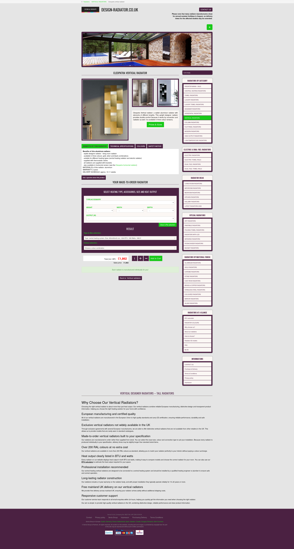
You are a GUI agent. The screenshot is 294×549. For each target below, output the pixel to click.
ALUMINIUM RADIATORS (193, 263)
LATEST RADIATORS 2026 (193, 206)
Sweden (132, 521)
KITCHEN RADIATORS (192, 197)
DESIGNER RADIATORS (192, 109)
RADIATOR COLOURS (192, 323)
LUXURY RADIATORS (192, 100)
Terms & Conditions (191, 373)
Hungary (144, 521)
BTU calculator (189, 318)
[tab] (95, 146)
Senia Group (113, 517)
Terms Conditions (156, 517)
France (114, 521)
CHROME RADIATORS (192, 272)
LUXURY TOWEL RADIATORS (194, 104)
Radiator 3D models (191, 341)
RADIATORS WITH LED (192, 234)
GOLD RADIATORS (191, 267)
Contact (89, 517)
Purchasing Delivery (139, 517)
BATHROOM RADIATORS (193, 188)
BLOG (186, 350)
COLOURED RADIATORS (193, 294)
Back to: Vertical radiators (130, 278)
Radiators (86, 2)
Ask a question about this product (94, 178)
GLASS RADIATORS (191, 303)
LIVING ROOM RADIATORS (193, 183)
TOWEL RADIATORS (191, 95)
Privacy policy (189, 378)
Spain (127, 521)
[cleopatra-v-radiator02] (143, 92)
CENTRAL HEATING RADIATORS (195, 91)
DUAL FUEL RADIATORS (193, 164)
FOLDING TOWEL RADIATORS (194, 230)
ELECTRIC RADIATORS (192, 155)
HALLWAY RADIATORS (192, 202)
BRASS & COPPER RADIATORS (195, 285)
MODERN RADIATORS (192, 131)
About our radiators (191, 332)
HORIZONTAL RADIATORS (193, 113)
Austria (103, 521)
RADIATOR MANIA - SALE (193, 86)
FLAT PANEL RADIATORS (193, 127)
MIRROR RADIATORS (192, 299)
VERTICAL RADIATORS (98, 2)
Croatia (138, 521)
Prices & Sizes (155, 124)
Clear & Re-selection (167, 225)
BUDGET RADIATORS (192, 248)
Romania (150, 521)
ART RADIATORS (190, 221)
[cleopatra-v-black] (168, 92)
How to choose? (190, 336)
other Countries (158, 521)
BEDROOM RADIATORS (192, 193)
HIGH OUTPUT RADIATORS (193, 136)
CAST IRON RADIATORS (192, 281)
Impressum (188, 382)
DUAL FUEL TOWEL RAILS (193, 169)
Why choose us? (190, 327)
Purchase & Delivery (191, 369)
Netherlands (121, 521)
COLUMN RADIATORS (192, 122)
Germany (109, 521)
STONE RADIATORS (191, 276)
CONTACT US (206, 9)
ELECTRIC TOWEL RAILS (193, 160)
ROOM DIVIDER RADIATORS (194, 243)
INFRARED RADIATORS (192, 239)
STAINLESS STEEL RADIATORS (195, 290)
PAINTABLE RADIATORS (192, 225)
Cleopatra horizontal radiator (126, 165)
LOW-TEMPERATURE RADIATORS (196, 140)
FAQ (186, 345)
